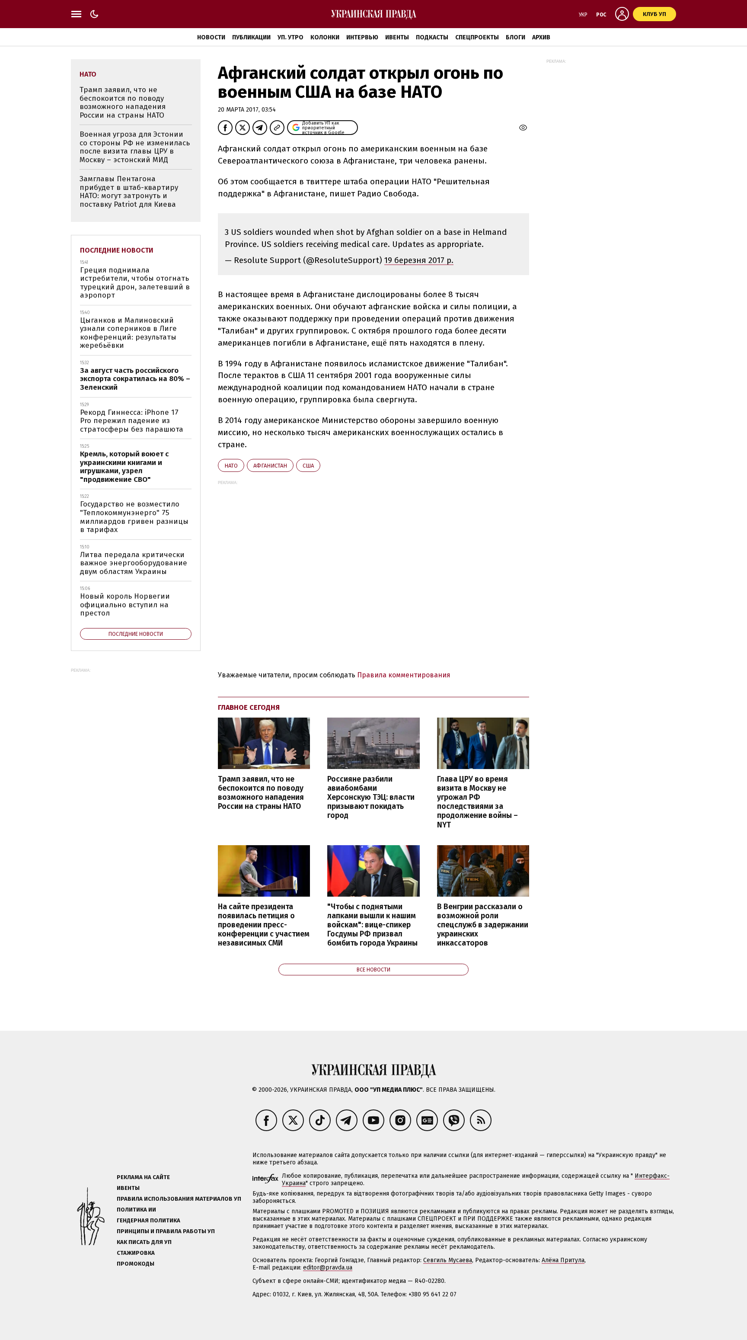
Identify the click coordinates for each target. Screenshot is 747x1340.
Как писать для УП (144, 1242)
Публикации (251, 37)
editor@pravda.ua (327, 1267)
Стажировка (136, 1253)
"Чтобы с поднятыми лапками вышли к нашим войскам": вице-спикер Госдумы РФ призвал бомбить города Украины (372, 925)
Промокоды (135, 1263)
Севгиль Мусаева (447, 1260)
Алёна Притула (563, 1260)
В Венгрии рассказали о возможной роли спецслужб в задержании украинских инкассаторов (482, 925)
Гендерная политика (148, 1220)
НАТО (231, 465)
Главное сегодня (249, 707)
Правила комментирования (403, 675)
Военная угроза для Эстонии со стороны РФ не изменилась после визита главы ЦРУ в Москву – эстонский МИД (135, 147)
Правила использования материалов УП (179, 1199)
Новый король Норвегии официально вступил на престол (125, 605)
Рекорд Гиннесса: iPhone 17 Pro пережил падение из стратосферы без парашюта (131, 421)
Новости (211, 37)
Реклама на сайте (143, 1177)
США (308, 465)
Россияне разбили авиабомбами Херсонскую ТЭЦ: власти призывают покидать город (371, 798)
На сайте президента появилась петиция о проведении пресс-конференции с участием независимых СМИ (264, 925)
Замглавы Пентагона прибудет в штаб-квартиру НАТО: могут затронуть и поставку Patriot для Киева (129, 191)
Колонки (324, 37)
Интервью (362, 37)
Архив (541, 37)
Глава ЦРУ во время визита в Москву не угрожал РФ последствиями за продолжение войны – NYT (477, 802)
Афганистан (270, 465)
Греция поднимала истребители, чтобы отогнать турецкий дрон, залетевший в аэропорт (135, 283)
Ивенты (397, 37)
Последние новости (116, 250)
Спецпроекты (477, 37)
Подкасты (432, 37)
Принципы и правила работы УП (166, 1231)
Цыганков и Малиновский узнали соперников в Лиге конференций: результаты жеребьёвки (128, 333)
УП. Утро (290, 37)
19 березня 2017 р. (418, 260)
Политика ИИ (136, 1209)
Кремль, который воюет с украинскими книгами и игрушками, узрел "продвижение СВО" (124, 466)
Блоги (515, 37)
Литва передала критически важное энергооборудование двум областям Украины (133, 563)
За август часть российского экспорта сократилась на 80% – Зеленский (135, 379)
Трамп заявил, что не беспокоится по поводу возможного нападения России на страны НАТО (261, 793)
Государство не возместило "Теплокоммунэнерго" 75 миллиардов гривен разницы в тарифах (134, 517)
